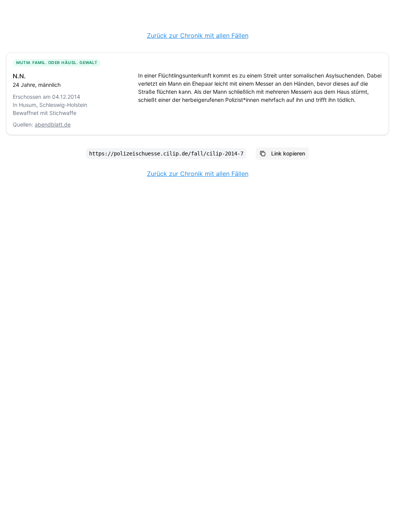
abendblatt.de (53, 124)
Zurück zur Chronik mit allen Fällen (197, 35)
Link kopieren (288, 153)
